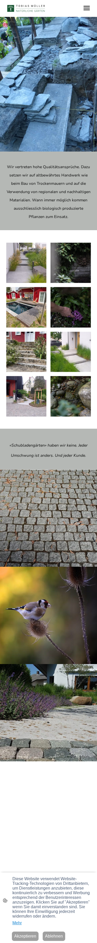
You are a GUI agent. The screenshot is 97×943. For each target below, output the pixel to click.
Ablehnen (54, 936)
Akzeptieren (25, 936)
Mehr (17, 923)
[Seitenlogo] (26, 8)
